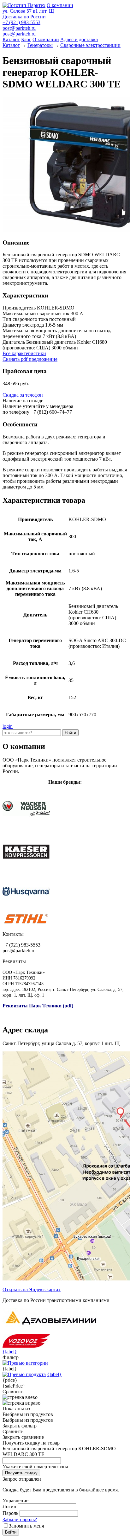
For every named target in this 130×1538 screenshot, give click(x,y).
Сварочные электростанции (90, 45)
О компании (60, 5)
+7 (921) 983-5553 (21, 22)
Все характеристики (24, 353)
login (8, 726)
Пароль (10, 1513)
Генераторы (40, 45)
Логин (9, 1506)
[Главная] (24, 5)
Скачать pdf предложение (30, 359)
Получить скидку (21, 1473)
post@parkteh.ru (19, 28)
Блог (26, 39)
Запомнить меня (26, 1525)
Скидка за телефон (23, 395)
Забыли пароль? (20, 1519)
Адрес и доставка (79, 39)
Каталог (11, 39)
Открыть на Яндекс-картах (32, 1289)
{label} (10, 1351)
